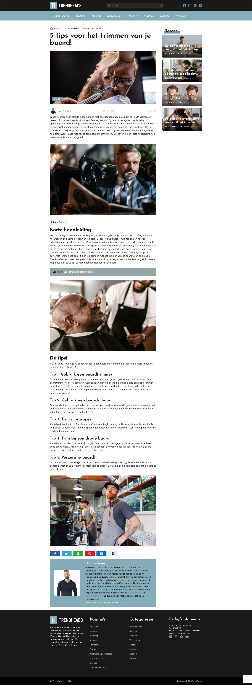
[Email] (113, 553)
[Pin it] (90, 553)
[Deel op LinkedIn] (101, 553)
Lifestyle (132, 16)
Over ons (94, 626)
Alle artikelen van (102, 603)
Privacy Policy (96, 658)
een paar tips (57, 367)
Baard (59, 28)
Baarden (81, 16)
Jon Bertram (64, 111)
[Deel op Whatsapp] (78, 553)
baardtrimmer (138, 379)
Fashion (96, 16)
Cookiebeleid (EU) (98, 667)
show (62, 222)
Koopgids (94, 640)
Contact (93, 649)
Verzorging (114, 16)
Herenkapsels (61, 16)
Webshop (180, 16)
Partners (94, 644)
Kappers (165, 16)
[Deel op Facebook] (55, 553)
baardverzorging (94, 595)
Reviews (149, 16)
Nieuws (93, 631)
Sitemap (94, 663)
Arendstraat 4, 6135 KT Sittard (184, 630)
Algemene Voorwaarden (101, 654)
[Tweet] (67, 553)
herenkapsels (135, 592)
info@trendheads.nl (179, 633)
